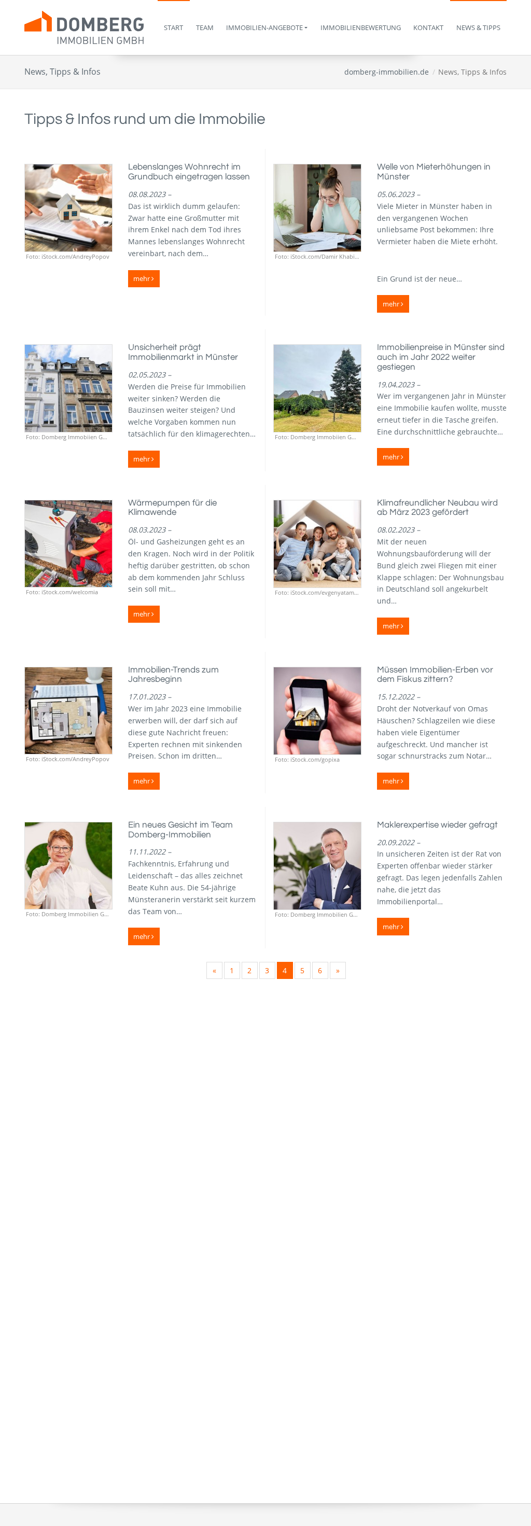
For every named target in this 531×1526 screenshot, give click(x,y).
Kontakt (428, 27)
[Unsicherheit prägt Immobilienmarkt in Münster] (68, 388)
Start (173, 27)
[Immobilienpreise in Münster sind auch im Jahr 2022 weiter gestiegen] (317, 388)
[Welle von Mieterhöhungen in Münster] (317, 208)
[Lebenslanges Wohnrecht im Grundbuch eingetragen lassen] (68, 208)
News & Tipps (478, 27)
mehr (142, 278)
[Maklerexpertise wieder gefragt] (317, 866)
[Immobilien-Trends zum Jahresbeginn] (68, 711)
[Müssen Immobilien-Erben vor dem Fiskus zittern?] (317, 711)
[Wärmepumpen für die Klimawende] (68, 544)
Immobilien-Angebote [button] (264, 27)
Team (205, 27)
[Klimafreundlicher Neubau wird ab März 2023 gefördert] (317, 544)
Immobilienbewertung (360, 27)
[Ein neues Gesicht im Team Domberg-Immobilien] (68, 866)
